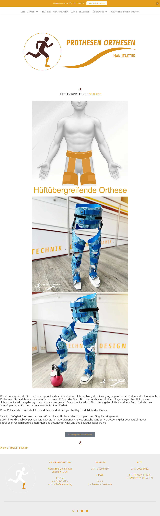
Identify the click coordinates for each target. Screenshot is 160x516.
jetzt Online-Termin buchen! (125, 11)
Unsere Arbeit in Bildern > (14, 447)
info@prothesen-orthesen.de (100, 483)
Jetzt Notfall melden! (96, 3)
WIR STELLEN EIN (80, 11)
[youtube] (82, 511)
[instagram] (73, 511)
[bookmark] (87, 511)
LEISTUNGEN (28, 11)
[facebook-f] (78, 511)
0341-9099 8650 (100, 468)
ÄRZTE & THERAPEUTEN (54, 11)
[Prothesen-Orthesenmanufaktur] (80, 52)
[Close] (157, 3)
